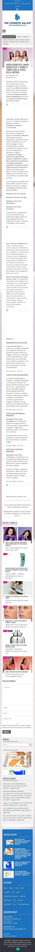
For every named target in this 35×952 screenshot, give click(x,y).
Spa (14, 904)
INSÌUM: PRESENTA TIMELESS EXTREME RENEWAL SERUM (16, 646)
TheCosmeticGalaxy (23, 904)
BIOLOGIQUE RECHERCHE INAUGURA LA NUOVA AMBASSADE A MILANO (18, 506)
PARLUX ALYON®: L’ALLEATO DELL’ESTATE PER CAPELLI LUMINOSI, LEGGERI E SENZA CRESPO (16, 569)
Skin (14, 900)
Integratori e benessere (11, 896)
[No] (33, 945)
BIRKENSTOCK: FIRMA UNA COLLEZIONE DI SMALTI (16, 597)
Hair (13, 892)
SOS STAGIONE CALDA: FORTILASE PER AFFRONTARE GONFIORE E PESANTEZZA (22, 873)
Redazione (17, 6)
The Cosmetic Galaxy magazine (11, 3)
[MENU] (4, 31)
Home (18, 892)
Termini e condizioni (26, 3)
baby (5, 888)
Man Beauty (7, 900)
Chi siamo (7, 934)
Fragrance (10, 657)
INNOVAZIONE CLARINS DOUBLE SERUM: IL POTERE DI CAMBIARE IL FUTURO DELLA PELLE (17, 514)
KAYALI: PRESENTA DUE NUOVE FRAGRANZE (16, 672)
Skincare (10, 631)
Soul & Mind (7, 904)
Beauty (5, 48)
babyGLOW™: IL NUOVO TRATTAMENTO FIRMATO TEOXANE (16, 621)
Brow (16, 888)
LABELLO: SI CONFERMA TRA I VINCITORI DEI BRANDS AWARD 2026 (22, 863)
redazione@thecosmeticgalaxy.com (15, 929)
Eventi (22, 888)
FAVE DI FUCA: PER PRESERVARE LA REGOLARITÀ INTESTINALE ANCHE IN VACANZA (15, 786)
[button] (17, 110)
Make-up (22, 896)
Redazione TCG (12, 77)
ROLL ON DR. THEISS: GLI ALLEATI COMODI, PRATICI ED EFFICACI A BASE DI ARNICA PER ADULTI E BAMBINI (17, 818)
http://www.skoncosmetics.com (16, 496)
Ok (18, 949)
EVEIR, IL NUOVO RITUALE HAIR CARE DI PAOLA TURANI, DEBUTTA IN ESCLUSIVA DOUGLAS (16, 544)
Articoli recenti (10, 834)
